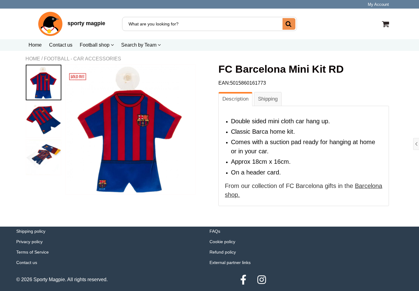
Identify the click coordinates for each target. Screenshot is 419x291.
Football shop (95, 45)
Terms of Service (32, 252)
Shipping (268, 99)
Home (35, 45)
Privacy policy (29, 241)
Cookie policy (222, 241)
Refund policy (223, 252)
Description (235, 99)
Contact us (60, 45)
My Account (378, 4)
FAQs (215, 231)
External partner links (230, 262)
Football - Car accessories (82, 58)
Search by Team (139, 45)
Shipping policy (30, 231)
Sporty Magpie (49, 279)
